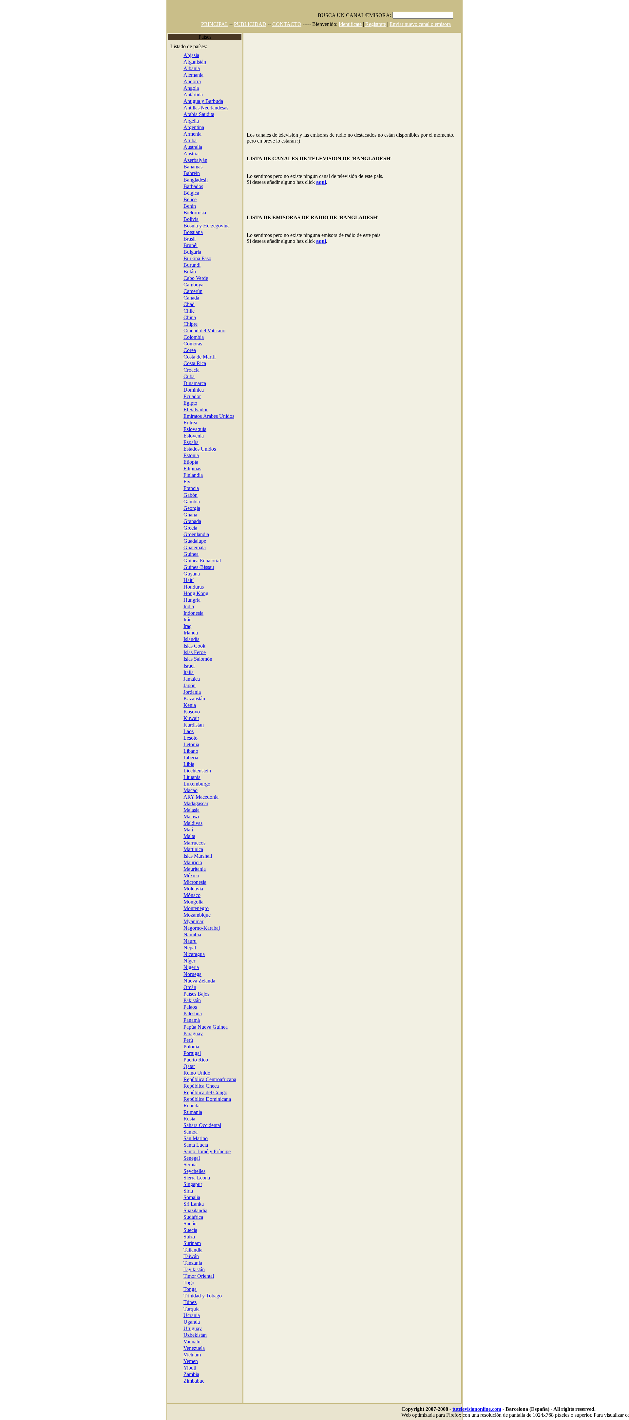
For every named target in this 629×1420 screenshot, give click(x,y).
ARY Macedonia (201, 797)
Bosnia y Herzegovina (206, 225)
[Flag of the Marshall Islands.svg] (178, 856)
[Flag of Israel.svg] (178, 666)
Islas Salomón (197, 659)
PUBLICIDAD (250, 24)
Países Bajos (196, 994)
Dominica (193, 390)
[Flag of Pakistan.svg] (178, 1000)
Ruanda (191, 1105)
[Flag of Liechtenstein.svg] (178, 770)
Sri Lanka (193, 1204)
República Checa (201, 1086)
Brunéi (190, 245)
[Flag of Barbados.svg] (178, 186)
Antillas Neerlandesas (205, 107)
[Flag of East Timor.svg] (178, 1276)
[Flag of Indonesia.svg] (178, 613)
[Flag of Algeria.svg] (178, 121)
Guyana (191, 573)
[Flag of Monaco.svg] (178, 895)
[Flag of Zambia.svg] (178, 1374)
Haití (188, 580)
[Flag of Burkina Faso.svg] (178, 258)
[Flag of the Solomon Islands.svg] (178, 659)
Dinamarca (194, 383)
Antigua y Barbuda (203, 101)
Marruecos (194, 843)
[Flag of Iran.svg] (178, 619)
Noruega (192, 974)
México (191, 875)
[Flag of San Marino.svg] (178, 1138)
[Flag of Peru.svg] (178, 1040)
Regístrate (375, 24)
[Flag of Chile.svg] (178, 311)
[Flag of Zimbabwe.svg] (178, 1381)
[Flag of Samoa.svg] (178, 1132)
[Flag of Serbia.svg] (178, 1164)
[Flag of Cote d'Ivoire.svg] (178, 357)
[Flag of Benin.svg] (178, 206)
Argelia (191, 121)
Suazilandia (195, 1210)
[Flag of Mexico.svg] (178, 875)
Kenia (189, 705)
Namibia (192, 934)
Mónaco (191, 895)
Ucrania (191, 1315)
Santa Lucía (195, 1145)
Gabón (190, 495)
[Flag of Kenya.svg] (178, 705)
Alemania (193, 75)
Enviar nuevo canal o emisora (420, 24)
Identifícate (350, 24)
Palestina (192, 1013)
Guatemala (194, 547)
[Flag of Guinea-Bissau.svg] (178, 567)
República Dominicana (207, 1099)
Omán (189, 987)
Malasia (191, 810)
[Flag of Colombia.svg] (178, 337)
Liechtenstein (197, 770)
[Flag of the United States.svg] (178, 449)
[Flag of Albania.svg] (178, 68)
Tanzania (192, 1263)
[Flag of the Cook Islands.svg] (178, 646)
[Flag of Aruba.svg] (178, 140)
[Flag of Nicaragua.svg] (178, 954)
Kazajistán (194, 698)
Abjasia (191, 55)
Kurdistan (193, 725)
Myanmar (193, 921)
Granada (192, 521)
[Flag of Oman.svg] (178, 987)
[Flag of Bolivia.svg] (178, 219)
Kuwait (191, 718)
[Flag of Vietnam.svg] (178, 1354)
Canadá (191, 298)
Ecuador (192, 396)
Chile (189, 311)
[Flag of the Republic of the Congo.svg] (178, 1092)
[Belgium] (178, 193)
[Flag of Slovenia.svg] (178, 435)
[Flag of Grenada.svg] (178, 521)
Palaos (190, 1007)
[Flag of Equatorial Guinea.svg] (178, 560)
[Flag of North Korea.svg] (178, 350)
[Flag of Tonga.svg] (178, 1289)
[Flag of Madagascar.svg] (178, 803)
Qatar (189, 1066)
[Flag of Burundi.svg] (178, 265)
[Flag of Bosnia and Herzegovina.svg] (178, 225)
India (188, 606)
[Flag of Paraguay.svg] (178, 1033)
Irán (187, 619)
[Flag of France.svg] (178, 488)
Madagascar (195, 803)
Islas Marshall (197, 856)
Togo (188, 1282)
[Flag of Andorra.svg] (178, 81)
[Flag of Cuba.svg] (178, 376)
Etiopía (190, 462)
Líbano (190, 751)
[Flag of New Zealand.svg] (178, 980)
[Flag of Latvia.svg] (178, 744)
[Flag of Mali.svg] (178, 829)
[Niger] (178, 960)
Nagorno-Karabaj (201, 928)
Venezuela (194, 1348)
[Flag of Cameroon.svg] (178, 291)
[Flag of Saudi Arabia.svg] (178, 114)
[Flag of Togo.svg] (178, 1282)
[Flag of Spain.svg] (178, 442)
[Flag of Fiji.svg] (178, 481)
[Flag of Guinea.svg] (178, 554)
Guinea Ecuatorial (202, 560)
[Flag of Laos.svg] (178, 731)
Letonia (191, 744)
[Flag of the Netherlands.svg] (178, 994)
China (189, 317)
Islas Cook (194, 646)
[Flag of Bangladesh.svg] (178, 180)
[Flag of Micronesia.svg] (178, 882)
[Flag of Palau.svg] (178, 1007)
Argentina (193, 127)
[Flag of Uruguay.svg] (178, 1328)
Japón (189, 685)
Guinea (191, 554)
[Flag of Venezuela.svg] (178, 1348)
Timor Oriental (198, 1276)
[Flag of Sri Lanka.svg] (178, 1204)
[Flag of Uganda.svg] (178, 1322)
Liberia (190, 757)
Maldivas (192, 823)
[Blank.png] (198, 941)
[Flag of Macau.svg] (178, 790)
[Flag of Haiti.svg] (178, 580)
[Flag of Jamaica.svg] (178, 679)
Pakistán (192, 1000)
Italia (188, 672)
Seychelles (194, 1171)
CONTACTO (286, 24)
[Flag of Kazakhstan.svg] (178, 698)
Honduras (193, 587)
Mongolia (193, 902)
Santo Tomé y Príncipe (207, 1151)
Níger (189, 960)
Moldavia (193, 888)
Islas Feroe (194, 652)
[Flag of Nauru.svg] (178, 941)
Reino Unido (196, 1073)
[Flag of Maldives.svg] (178, 823)
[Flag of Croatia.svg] (178, 370)
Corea (189, 350)
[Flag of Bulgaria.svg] (178, 252)
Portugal (192, 1053)
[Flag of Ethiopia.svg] (178, 462)
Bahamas (192, 166)
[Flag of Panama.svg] (178, 1020)
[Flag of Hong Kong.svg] (178, 593)
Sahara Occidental (202, 1125)
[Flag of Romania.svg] (178, 1112)
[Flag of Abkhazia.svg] (178, 55)
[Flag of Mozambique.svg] (178, 915)
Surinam (192, 1243)
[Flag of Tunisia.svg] (178, 1302)
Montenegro (196, 908)
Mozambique (197, 915)
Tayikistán (194, 1269)
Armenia (192, 134)
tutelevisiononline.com (476, 1409)
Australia (192, 147)
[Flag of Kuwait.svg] (178, 718)
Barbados (193, 186)
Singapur (192, 1184)
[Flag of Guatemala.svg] (178, 547)
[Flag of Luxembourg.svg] (178, 784)
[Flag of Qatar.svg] (178, 1066)
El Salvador (195, 409)
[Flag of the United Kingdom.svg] (178, 1073)
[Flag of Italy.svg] (178, 672)
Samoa (190, 1132)
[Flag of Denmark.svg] (178, 383)
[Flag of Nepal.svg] (178, 947)
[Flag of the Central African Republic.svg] (178, 1079)
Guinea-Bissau (198, 567)
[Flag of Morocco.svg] (178, 843)
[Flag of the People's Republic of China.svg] (178, 317)
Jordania (192, 692)
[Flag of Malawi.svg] (178, 816)
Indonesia (193, 613)
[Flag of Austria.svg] (178, 153)
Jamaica (191, 679)
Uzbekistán (195, 1335)
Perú (188, 1040)
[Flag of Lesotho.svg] (178, 738)
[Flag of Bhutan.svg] (178, 271)
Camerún (192, 291)
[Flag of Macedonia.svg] (178, 797)
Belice (190, 199)
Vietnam (192, 1354)
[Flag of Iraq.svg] (178, 626)
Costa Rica (194, 363)
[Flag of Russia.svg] (178, 1118)
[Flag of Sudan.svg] (178, 1223)
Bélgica (191, 193)
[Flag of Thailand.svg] (178, 1250)
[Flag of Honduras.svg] (178, 587)
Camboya (193, 284)
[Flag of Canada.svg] (178, 298)
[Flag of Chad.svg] (178, 304)
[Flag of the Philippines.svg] (178, 468)
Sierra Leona (196, 1177)
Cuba (189, 376)
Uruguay (192, 1328)
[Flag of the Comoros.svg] (178, 343)
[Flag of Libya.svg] (178, 764)
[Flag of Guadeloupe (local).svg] (178, 541)
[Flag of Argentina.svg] (178, 127)
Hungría (191, 600)
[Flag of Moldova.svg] (178, 888)
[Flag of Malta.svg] (178, 836)
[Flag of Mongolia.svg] (178, 902)
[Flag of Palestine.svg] (178, 1013)
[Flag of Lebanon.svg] (178, 751)
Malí (188, 829)
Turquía (191, 1309)
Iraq (187, 626)
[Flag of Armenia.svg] (178, 134)
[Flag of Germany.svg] (178, 75)
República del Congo (205, 1092)
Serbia (190, 1164)
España (191, 442)
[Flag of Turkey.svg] (178, 1309)
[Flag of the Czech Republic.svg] (178, 1086)
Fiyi (187, 481)
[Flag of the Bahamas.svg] (178, 166)
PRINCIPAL (214, 24)
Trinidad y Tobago (202, 1295)
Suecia (190, 1230)
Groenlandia (196, 534)
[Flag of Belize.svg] (178, 199)
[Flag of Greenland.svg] (178, 534)
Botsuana (193, 232)
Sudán (190, 1223)
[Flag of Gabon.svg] (178, 495)
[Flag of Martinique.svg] (178, 849)
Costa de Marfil (199, 357)
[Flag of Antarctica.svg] (178, 94)
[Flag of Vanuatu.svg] (178, 1341)
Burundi (191, 265)
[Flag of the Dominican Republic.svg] (178, 1099)
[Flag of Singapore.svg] (178, 1184)
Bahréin (191, 173)
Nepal (189, 947)
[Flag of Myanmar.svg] (178, 921)
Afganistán (194, 62)
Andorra (192, 81)
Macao (190, 790)
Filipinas (192, 468)
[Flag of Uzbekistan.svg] (178, 1335)
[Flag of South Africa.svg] (178, 1217)
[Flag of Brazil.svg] (178, 239)
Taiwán (191, 1256)
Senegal (191, 1158)
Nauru (190, 941)
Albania (191, 68)
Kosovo (191, 711)
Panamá (191, 1020)
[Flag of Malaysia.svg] (178, 810)
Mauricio (192, 862)
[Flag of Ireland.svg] (178, 632)
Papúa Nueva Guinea (205, 1027)
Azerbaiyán (195, 160)
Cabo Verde (195, 278)
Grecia (190, 528)
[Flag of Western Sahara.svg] (178, 1125)
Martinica (193, 849)
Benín (189, 206)
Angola (191, 88)
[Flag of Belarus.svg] (178, 212)
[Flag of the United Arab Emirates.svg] (178, 416)
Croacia (191, 370)
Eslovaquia (194, 429)
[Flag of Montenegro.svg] (178, 908)
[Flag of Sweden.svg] (178, 1230)
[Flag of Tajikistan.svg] (178, 1269)
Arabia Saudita (198, 114)
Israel (189, 666)
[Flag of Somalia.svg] (178, 1197)
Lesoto (190, 738)
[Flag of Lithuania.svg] (178, 777)
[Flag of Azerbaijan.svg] (178, 160)
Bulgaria (192, 252)
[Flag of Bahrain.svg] (178, 173)
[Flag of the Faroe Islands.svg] (178, 652)
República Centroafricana (209, 1079)
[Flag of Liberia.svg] (178, 757)
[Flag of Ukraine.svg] (178, 1315)
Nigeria (191, 967)
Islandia (191, 639)
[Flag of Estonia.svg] (178, 455)
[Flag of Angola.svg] (178, 88)
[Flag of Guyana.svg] (178, 573)
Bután (189, 271)
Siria (188, 1191)
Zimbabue (193, 1381)
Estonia (191, 455)
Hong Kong (195, 593)
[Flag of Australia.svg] (178, 147)
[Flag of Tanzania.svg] (178, 1263)
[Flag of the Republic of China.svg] (178, 1256)
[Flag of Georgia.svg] (178, 508)
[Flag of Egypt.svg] (178, 403)
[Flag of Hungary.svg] (178, 600)
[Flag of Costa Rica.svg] (178, 363)
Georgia (191, 508)
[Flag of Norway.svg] (178, 974)
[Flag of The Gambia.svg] (178, 501)
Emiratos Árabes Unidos (208, 416)
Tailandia (192, 1250)
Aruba (190, 140)
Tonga (190, 1289)
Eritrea (190, 422)
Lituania (191, 777)
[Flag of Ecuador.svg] (178, 396)
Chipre (190, 324)
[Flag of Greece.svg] (178, 528)
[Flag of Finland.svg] (178, 475)
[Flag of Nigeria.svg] (178, 967)
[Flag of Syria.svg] (178, 1191)
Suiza (189, 1236)
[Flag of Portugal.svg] (178, 1053)
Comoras (192, 343)
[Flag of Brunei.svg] (178, 245)
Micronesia (194, 882)
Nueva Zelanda (199, 980)
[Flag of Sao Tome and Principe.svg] (178, 1151)
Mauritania (194, 869)
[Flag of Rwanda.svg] (178, 1105)
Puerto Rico (195, 1059)
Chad (189, 304)
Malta (189, 836)
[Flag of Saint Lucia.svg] (178, 1145)
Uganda (191, 1322)
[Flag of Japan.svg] (178, 685)
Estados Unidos (199, 449)
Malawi (191, 816)
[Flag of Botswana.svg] (178, 232)
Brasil (189, 239)
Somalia (191, 1197)
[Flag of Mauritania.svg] (178, 869)
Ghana (190, 514)
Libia (188, 764)
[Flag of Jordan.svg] (178, 692)
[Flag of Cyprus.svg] (178, 324)
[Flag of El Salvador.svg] (178, 409)
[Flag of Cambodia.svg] (178, 284)
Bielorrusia (194, 212)
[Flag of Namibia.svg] (178, 934)
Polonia (191, 1046)
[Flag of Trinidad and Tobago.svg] (178, 1295)
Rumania (192, 1112)
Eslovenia (193, 435)
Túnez (190, 1302)
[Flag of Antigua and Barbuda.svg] (178, 101)
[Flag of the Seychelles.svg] (178, 1171)
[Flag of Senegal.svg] (178, 1158)
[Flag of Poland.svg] (178, 1046)
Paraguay (193, 1033)
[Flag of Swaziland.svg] (178, 1210)
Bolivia (191, 219)
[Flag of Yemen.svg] (178, 1361)
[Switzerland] (178, 1236)
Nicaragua (194, 954)
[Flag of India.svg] (178, 606)
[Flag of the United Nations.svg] (178, 711)
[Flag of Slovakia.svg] (178, 429)
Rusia (189, 1118)
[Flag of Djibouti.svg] (178, 1368)
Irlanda (190, 632)
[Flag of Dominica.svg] (178, 390)
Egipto (190, 403)
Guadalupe (194, 541)
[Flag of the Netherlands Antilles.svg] (178, 107)
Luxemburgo (196, 784)
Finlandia (193, 475)
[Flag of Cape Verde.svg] (178, 278)
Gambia (191, 501)
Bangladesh (195, 180)
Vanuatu (191, 1341)
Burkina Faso (197, 258)
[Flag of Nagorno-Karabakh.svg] (178, 928)
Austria (191, 153)
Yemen (190, 1361)
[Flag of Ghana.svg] (178, 514)
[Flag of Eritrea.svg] (178, 422)
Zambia (191, 1374)
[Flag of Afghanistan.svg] (178, 62)
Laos (188, 731)
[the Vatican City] (178, 330)
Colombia (193, 337)
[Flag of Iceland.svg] (178, 639)
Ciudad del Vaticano (204, 330)
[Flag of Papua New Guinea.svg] (178, 1027)
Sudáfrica (193, 1217)
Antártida (193, 94)
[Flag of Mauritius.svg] (178, 862)
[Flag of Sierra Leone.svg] (178, 1177)
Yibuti (189, 1368)
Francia (191, 488)
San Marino (195, 1138)
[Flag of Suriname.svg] (178, 1243)
